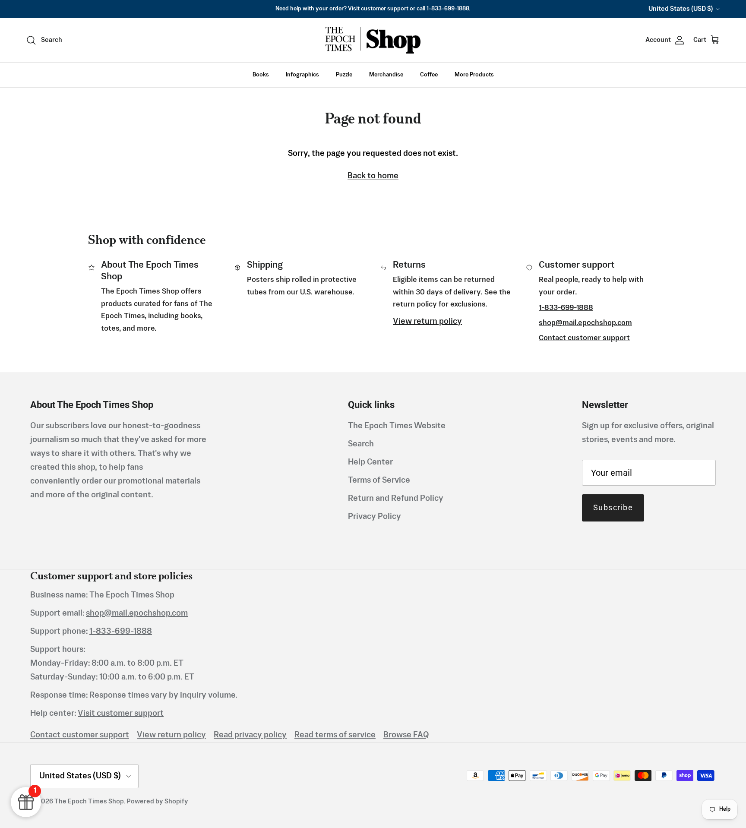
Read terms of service (335, 735)
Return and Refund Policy (395, 498)
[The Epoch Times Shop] (373, 40)
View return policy (427, 322)
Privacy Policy (374, 517)
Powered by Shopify (157, 801)
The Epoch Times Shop (88, 801)
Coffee (429, 75)
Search (361, 444)
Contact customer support (584, 338)
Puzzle (344, 75)
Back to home (373, 176)
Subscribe (613, 507)
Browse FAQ (406, 735)
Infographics (302, 75)
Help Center (370, 462)
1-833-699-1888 (448, 9)
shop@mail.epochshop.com (585, 323)
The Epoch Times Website (397, 426)
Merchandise (386, 75)
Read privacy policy (250, 735)
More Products (474, 75)
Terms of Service (379, 480)
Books (261, 75)
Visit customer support (378, 9)
